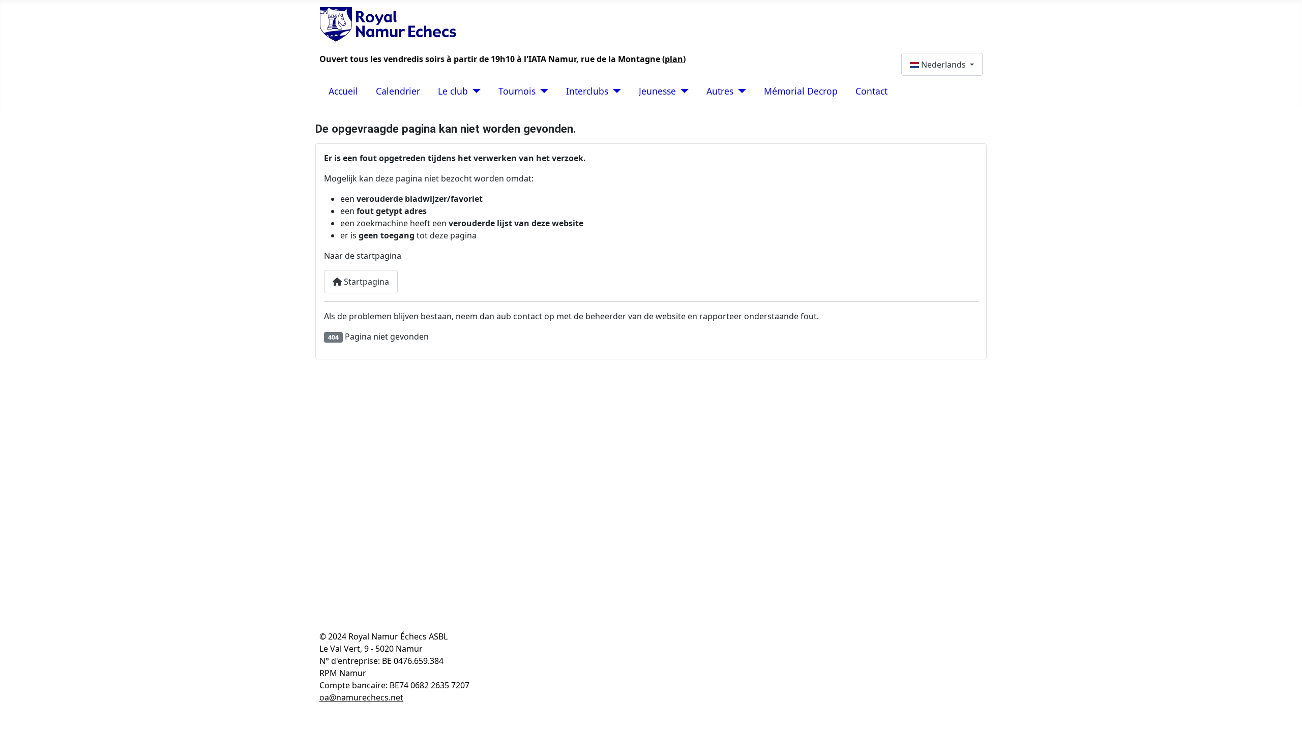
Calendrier (398, 91)
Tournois (517, 91)
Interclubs (587, 91)
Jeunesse (657, 91)
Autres (719, 91)
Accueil (343, 91)
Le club (453, 91)
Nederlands (943, 64)
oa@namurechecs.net (361, 697)
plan (674, 59)
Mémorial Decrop (801, 91)
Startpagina (365, 281)
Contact (871, 91)
